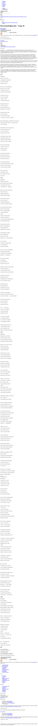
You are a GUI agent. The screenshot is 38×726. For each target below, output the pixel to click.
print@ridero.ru (10, 702)
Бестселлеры (10, 16)
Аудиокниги (4, 687)
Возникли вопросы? (5, 678)
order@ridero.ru (9, 715)
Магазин (3, 1)
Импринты (6, 16)
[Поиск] (1, 14)
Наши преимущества (5, 680)
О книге (1, 46)
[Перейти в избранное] (1, 18)
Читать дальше (2, 711)
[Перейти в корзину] (2, 18)
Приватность (4, 679)
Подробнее (34, 35)
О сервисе (4, 2)
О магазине (4, 676)
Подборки (20, 16)
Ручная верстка (5, 666)
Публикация (4, 671)
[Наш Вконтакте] (2, 721)
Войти (2, 12)
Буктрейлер (4, 667)
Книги (3, 677)
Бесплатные (14, 16)
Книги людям (24, 16)
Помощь (3, 8)
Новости (3, 5)
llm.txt (3, 682)
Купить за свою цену (13, 32)
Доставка (3, 691)
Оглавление (8, 46)
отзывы (4, 46)
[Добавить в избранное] (1, 42)
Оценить (6, 41)
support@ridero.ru (9, 701)
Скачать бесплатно (4, 31)
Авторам (3, 4)
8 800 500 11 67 (2, 697)
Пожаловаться (3, 45)
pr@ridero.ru (6, 703)
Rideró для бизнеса (5, 672)
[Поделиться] (1, 44)
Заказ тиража (4, 670)
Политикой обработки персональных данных (13, 706)
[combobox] (19, 13)
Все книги (2, 16)
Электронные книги (5, 686)
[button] (19, 14)
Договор (3, 681)
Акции (3, 6)
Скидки (17, 16)
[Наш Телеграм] (2, 722)
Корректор (4, 668)
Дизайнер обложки (5, 669)
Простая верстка (5, 665)
